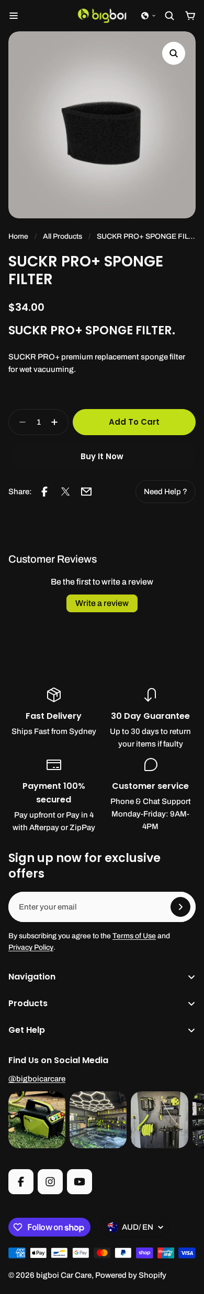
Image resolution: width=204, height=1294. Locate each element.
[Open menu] (13, 15)
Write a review (102, 603)
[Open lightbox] (173, 53)
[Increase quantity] (58, 422)
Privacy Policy (30, 947)
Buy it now (102, 456)
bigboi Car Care (64, 1275)
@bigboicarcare (36, 1079)
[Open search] (169, 15)
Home (18, 236)
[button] (148, 15)
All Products (62, 236)
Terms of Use (134, 936)
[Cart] (190, 15)
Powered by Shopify (130, 1275)
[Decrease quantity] (19, 422)
